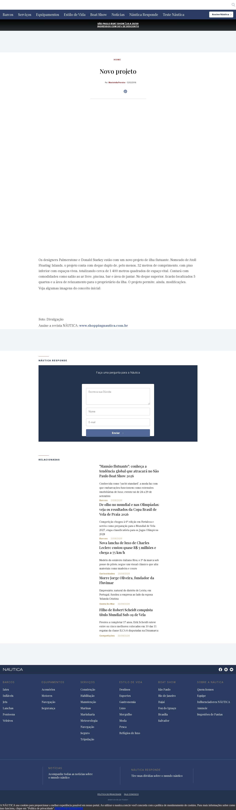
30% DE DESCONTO (128, 26)
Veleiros (8, 720)
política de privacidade (109, 794)
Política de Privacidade (70, 808)
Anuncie (202, 708)
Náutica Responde (143, 14)
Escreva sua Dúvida (100, 391)
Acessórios (48, 689)
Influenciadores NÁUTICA (213, 702)
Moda (122, 720)
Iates (6, 689)
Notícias (118, 14)
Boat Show (98, 14)
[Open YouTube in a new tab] (125, 91)
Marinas (86, 708)
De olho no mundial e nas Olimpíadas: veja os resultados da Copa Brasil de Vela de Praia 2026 (129, 509)
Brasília (163, 714)
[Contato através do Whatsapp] (216, 671)
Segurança (48, 708)
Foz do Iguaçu (167, 708)
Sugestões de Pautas (210, 714)
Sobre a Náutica (210, 682)
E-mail (92, 422)
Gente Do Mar (107, 604)
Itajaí (161, 702)
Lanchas (8, 708)
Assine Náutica (220, 14)
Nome (92, 411)
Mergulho (125, 714)
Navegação (48, 702)
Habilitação (88, 695)
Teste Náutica (173, 14)
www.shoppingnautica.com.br (103, 325)
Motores (47, 695)
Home (117, 60)
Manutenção (88, 702)
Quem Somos (205, 689)
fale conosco (131, 794)
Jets (5, 702)
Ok (56, 808)
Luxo (122, 708)
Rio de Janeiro (167, 695)
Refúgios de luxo (129, 733)
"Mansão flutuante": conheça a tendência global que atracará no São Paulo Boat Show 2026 (129, 471)
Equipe (201, 695)
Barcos (8, 14)
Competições (107, 635)
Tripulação (87, 739)
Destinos (124, 689)
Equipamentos (47, 14)
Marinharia (88, 714)
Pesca (122, 727)
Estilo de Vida (75, 14)
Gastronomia (127, 702)
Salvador (163, 720)
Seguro (85, 733)
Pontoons (9, 714)
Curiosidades (107, 573)
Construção (88, 689)
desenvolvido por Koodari (118, 800)
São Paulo (164, 689)
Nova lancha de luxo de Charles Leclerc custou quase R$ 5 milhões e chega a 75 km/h (127, 547)
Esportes (125, 695)
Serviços (24, 14)
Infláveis (8, 695)
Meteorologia (89, 720)
